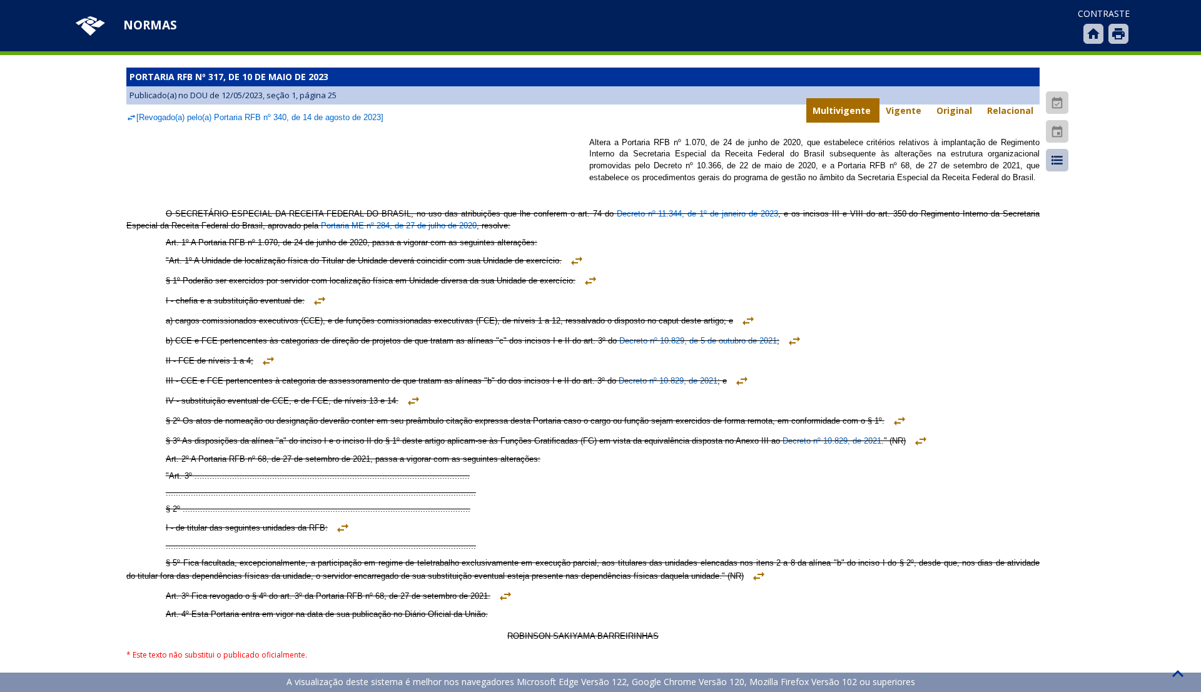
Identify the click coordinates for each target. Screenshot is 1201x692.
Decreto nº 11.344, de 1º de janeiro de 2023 (697, 213)
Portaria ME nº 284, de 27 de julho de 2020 (399, 225)
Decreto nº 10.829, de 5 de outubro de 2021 (698, 340)
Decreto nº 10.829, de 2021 (668, 380)
